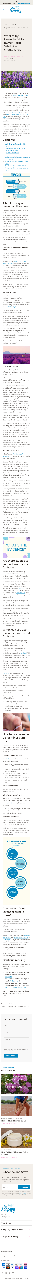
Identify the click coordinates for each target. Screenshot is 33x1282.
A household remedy (13, 155)
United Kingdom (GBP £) (8, 1256)
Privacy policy (15, 1278)
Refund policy (8, 1278)
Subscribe (24, 1187)
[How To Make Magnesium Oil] (16, 1111)
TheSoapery (4, 1216)
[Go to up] (30, 1279)
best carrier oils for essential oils (15, 987)
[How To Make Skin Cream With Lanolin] (16, 1143)
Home (5, 24)
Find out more (14, 981)
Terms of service (24, 1278)
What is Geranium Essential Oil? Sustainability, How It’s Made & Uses (16, 1083)
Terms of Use (22, 1193)
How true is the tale (12, 153)
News (12, 24)
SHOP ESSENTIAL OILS (24, 3)
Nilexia (6, 1218)
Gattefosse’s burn (12, 150)
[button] (25, 9)
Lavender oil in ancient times (15, 148)
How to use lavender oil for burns (16, 166)
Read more (8, 976)
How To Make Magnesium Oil (13, 1121)
